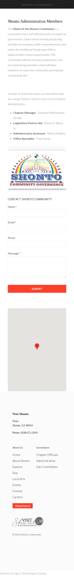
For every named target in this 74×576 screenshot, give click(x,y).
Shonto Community (37, 4)
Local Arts (18, 479)
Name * (12, 206)
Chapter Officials (47, 455)
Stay (15, 473)
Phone (11, 237)
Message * (14, 253)
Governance (22, 505)
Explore (17, 467)
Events (16, 485)
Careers (17, 497)
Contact (17, 491)
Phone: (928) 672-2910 (25, 432)
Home (16, 455)
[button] (37, 346)
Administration (45, 461)
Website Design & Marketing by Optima (23, 573)
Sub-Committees (47, 467)
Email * (12, 222)
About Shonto (21, 461)
